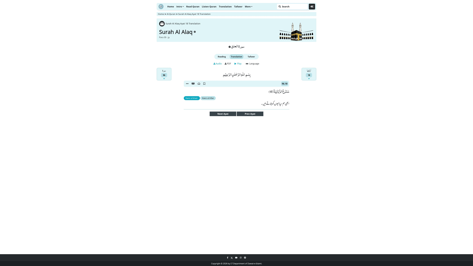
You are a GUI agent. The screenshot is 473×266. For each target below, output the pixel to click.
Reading (222, 56)
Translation (225, 6)
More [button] (248, 6)
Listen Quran (209, 6)
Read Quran (192, 6)
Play (238, 63)
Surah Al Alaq (176, 31)
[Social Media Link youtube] (236, 257)
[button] (187, 84)
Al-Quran (171, 14)
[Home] (161, 6)
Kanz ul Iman (192, 98)
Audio (219, 63)
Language (254, 63)
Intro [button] (179, 6)
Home (170, 6)
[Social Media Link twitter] (232, 257)
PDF (229, 63)
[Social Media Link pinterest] (245, 257)
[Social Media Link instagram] (241, 257)
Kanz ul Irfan (208, 98)
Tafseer (238, 6)
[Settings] (312, 6)
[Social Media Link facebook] (228, 257)
